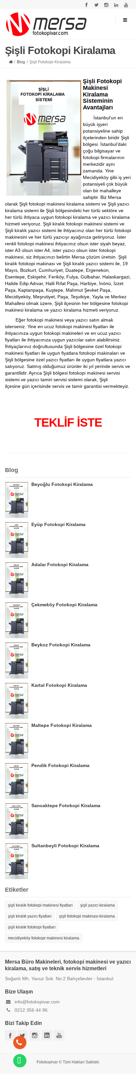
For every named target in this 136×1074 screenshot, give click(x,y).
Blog (21, 62)
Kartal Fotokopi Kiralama (59, 685)
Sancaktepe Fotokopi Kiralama (65, 805)
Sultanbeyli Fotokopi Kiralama (65, 845)
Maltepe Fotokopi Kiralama (61, 725)
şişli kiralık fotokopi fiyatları (31, 927)
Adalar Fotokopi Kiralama (59, 564)
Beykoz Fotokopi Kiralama (60, 644)
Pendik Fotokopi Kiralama (60, 765)
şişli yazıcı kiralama (97, 905)
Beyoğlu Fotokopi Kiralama (62, 484)
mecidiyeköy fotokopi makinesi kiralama (43, 938)
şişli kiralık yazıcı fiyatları (29, 916)
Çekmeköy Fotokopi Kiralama (64, 604)
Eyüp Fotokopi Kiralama (58, 524)
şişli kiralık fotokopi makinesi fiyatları (40, 905)
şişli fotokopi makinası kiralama (87, 916)
